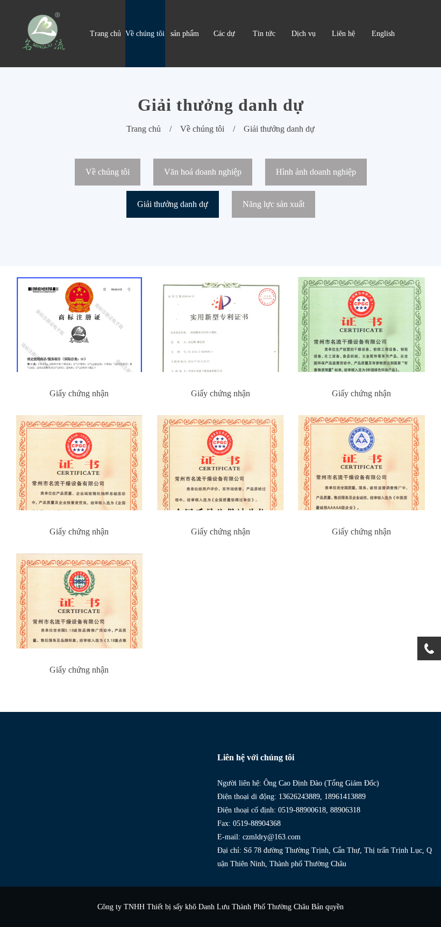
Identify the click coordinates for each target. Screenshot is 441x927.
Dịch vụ (303, 34)
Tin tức (264, 34)
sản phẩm (184, 34)
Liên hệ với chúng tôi (255, 757)
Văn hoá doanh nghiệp (202, 171)
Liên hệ (343, 34)
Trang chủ (105, 34)
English (383, 34)
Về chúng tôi (145, 34)
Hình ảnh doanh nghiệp (316, 171)
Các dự (224, 34)
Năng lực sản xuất (273, 204)
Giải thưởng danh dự (279, 128)
